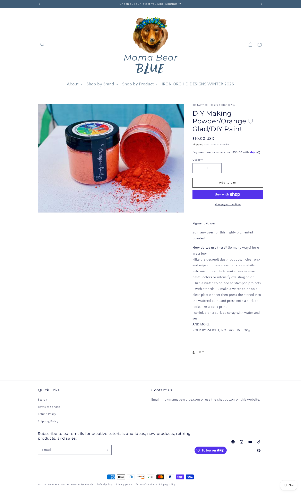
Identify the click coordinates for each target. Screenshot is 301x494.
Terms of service (145, 484)
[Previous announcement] (39, 4)
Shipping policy (166, 484)
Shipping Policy (48, 421)
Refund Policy (47, 414)
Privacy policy (124, 484)
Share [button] (200, 352)
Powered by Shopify (82, 484)
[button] (42, 44)
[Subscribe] (106, 450)
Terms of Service (49, 407)
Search (42, 399)
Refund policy (104, 484)
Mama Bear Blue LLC (59, 484)
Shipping (197, 144)
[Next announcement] (261, 4)
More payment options (228, 204)
